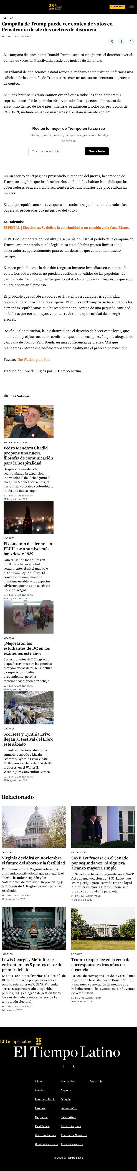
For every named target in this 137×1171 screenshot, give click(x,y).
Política (7, 17)
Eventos (40, 1108)
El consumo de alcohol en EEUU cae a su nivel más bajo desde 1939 (28, 549)
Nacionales (79, 852)
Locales (9, 538)
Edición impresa (71, 1126)
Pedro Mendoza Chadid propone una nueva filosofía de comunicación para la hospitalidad (28, 455)
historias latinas (16, 442)
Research (96, 1081)
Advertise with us (72, 1144)
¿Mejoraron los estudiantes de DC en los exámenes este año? (27, 648)
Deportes (67, 1090)
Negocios (41, 1117)
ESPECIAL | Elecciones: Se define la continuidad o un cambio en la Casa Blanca (67, 227)
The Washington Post (33, 359)
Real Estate (42, 1126)
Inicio (38, 1081)
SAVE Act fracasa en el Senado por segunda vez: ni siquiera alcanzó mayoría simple (99, 863)
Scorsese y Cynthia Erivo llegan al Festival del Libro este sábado (28, 739)
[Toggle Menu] (131, 7)
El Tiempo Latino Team (17, 36)
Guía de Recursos (46, 1144)
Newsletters (68, 1117)
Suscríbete (117, 6)
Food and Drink (45, 1099)
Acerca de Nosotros (74, 1135)
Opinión (66, 1099)
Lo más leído (69, 1108)
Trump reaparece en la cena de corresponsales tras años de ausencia (100, 965)
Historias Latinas (45, 1135)
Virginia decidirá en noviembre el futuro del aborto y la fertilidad (33, 860)
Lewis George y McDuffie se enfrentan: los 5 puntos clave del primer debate (33, 965)
